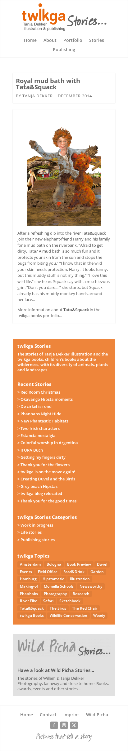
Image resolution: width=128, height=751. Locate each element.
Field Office (47, 571)
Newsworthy (91, 586)
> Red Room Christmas (38, 392)
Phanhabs (29, 593)
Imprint (71, 715)
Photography (55, 593)
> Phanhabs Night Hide (39, 414)
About (50, 40)
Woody (99, 615)
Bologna (54, 564)
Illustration (80, 578)
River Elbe (28, 600)
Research (81, 593)
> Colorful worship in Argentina (47, 442)
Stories (96, 40)
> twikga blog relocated (39, 493)
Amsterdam (30, 564)
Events (26, 571)
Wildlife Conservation (68, 615)
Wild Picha (97, 715)
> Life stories (29, 532)
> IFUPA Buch (30, 450)
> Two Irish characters (38, 428)
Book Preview (79, 564)
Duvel (102, 564)
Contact (48, 715)
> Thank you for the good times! (47, 501)
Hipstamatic (53, 578)
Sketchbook (69, 600)
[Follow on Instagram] (64, 725)
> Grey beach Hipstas (37, 486)
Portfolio (72, 40)
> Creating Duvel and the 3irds (46, 479)
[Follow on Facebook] (54, 725)
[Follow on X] (74, 725)
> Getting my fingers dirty (41, 457)
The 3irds (58, 608)
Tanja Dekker (37, 96)
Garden (97, 571)
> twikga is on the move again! (46, 472)
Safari (48, 600)
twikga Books (32, 615)
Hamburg (28, 578)
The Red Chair (84, 608)
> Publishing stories (36, 539)
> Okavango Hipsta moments (45, 399)
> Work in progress (35, 525)
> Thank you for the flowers (43, 464)
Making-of (29, 586)
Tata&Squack (76, 309)
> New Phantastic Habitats (42, 421)
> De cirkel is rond (34, 406)
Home (30, 40)
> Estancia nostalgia (36, 435)
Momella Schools (59, 586)
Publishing (64, 49)
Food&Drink (74, 571)
